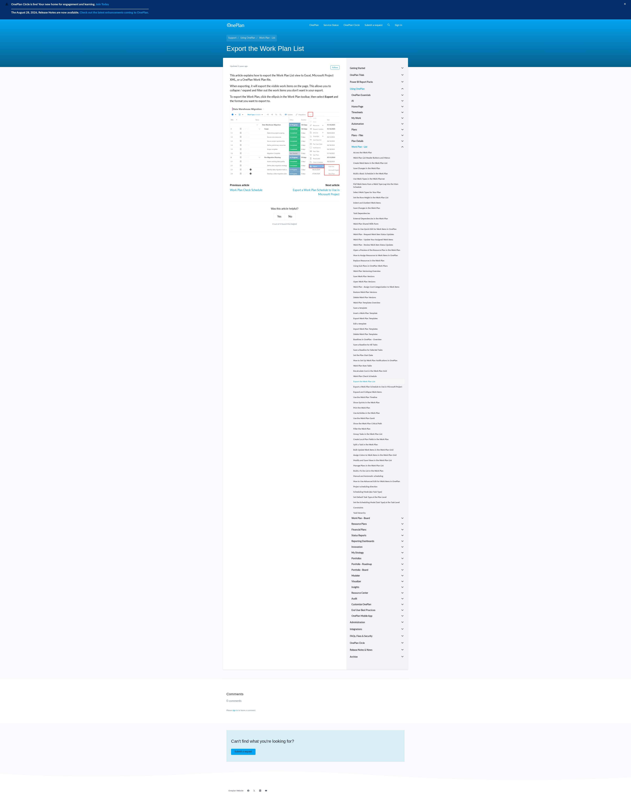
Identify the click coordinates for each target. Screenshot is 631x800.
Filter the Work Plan (361, 429)
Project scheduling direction (365, 487)
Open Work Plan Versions (364, 282)
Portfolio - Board (359, 570)
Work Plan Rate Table (362, 366)
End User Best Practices (363, 610)
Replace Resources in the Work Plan (368, 261)
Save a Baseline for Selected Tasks (368, 350)
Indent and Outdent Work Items (367, 203)
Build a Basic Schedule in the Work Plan (370, 174)
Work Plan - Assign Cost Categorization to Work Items (376, 287)
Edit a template (359, 324)
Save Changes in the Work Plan (366, 168)
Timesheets (357, 112)
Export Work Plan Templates (365, 318)
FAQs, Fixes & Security (361, 636)
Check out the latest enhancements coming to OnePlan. (114, 12)
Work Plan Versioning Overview (366, 271)
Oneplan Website (235, 791)
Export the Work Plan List (364, 382)
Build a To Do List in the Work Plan (368, 471)
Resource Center (359, 593)
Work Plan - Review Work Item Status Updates (373, 245)
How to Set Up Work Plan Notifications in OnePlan (375, 360)
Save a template (360, 308)
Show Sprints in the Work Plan (366, 403)
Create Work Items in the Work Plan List (370, 163)
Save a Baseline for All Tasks (365, 345)
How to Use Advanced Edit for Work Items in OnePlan (376, 481)
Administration (357, 622)
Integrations (356, 629)
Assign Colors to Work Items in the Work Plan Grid (375, 455)
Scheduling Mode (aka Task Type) (367, 492)
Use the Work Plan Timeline (365, 397)
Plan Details (357, 141)
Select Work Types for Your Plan (367, 192)
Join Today (102, 4)
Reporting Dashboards (362, 541)
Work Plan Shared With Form (365, 224)
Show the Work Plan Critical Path (367, 424)
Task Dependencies (361, 213)
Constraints (358, 508)
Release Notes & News (361, 650)
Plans (354, 130)
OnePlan (314, 25)
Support (232, 38)
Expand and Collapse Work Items (367, 392)
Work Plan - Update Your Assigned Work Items (373, 240)
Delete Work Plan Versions (364, 297)
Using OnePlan (247, 38)
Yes (279, 216)
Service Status (331, 25)
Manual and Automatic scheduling (368, 476)
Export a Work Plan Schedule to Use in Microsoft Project (377, 387)
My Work (356, 118)
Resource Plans (359, 524)
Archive (354, 657)
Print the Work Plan (361, 408)
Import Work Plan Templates (365, 329)
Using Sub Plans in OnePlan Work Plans (370, 266)
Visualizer (356, 581)
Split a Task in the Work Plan (365, 445)
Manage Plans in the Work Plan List (368, 466)
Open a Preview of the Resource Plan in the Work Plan (376, 250)
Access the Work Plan (362, 153)
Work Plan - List (267, 38)
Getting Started (357, 68)
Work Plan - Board (360, 518)
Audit (354, 599)
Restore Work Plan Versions (365, 292)
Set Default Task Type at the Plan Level (369, 497)
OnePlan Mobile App (361, 616)
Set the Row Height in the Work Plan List (370, 198)
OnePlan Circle (352, 25)
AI (352, 101)
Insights (355, 587)
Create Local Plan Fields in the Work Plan (371, 439)
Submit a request (374, 25)
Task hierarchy (359, 513)
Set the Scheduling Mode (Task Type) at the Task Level (376, 502)
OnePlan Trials (357, 75)
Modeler (355, 576)
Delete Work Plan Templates (365, 334)
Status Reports (358, 535)
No (290, 216)
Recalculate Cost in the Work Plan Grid (370, 371)
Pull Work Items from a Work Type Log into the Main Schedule (375, 185)
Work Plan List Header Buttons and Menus (371, 158)
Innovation (356, 547)
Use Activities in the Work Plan (366, 413)
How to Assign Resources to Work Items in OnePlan (375, 255)
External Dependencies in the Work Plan (370, 219)
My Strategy (357, 553)
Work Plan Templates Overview (366, 303)
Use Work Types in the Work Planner (369, 179)
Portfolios (356, 558)
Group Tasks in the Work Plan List (367, 434)
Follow (335, 67)
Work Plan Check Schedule (246, 190)
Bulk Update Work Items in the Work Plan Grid (373, 450)
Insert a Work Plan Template (365, 313)
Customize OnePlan (361, 604)
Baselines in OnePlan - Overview (367, 339)
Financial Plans (358, 530)
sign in (235, 710)
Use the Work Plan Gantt (364, 418)
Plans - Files (357, 135)
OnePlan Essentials (361, 95)
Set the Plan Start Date (363, 355)
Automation (357, 124)
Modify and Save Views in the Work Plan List (372, 460)
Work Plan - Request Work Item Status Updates (373, 234)
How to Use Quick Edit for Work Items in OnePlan (375, 229)
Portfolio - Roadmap (361, 564)
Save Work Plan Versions (363, 276)
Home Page (357, 107)
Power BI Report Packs (361, 82)
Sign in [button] (398, 25)
